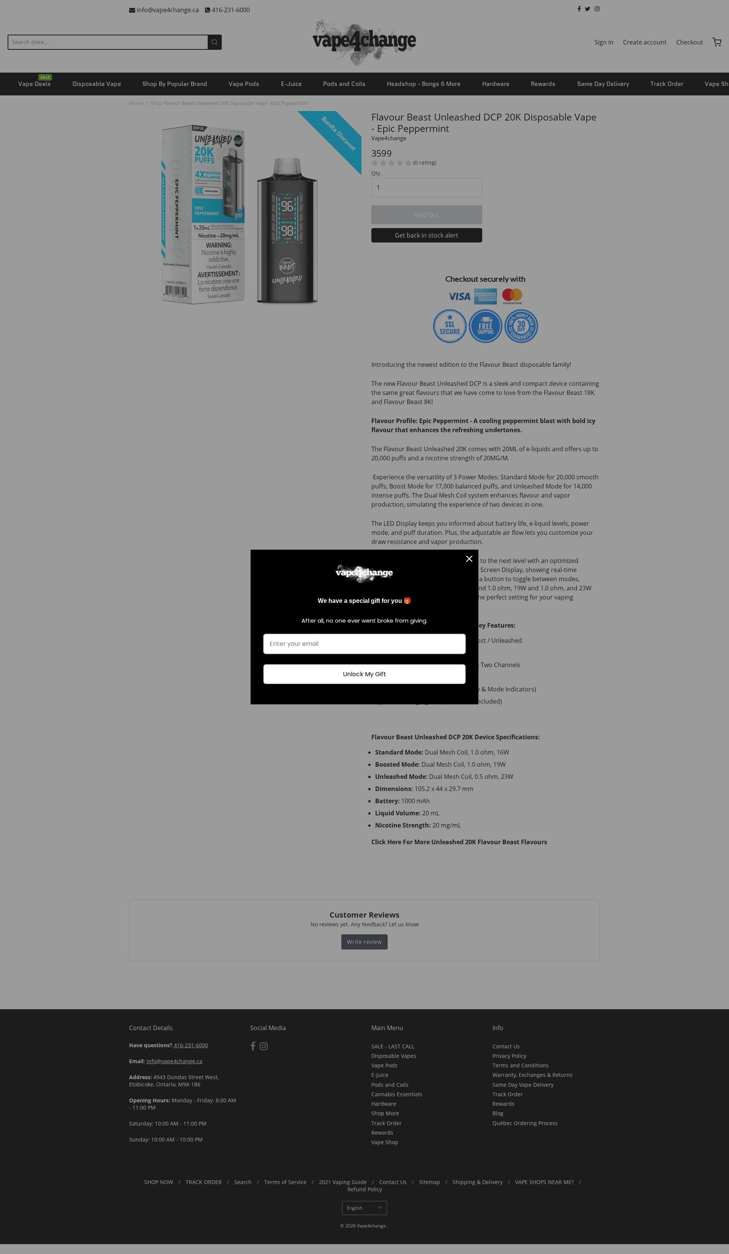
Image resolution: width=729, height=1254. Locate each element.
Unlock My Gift (364, 674)
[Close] (469, 559)
